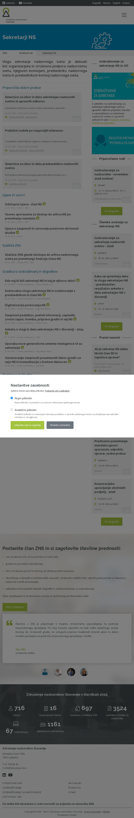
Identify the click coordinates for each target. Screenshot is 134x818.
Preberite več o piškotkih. (57, 390)
